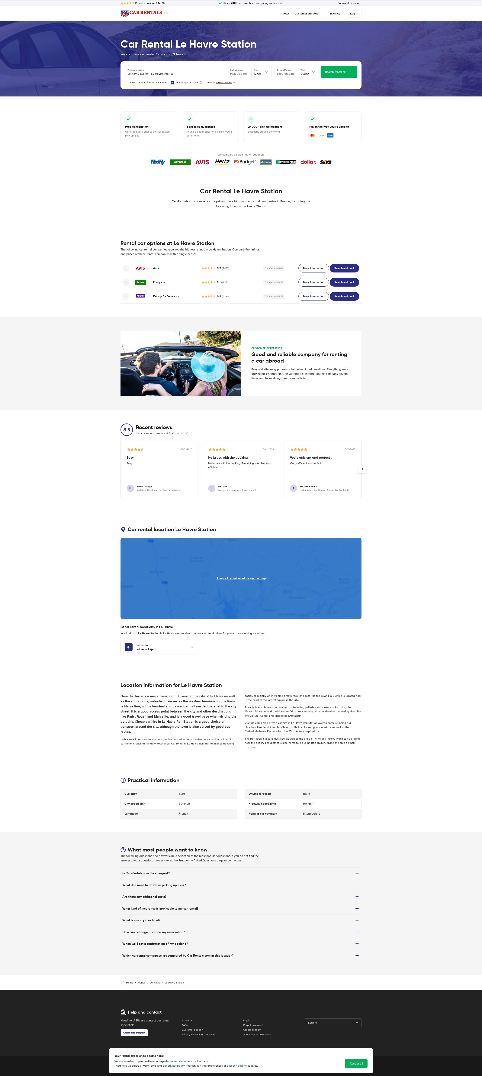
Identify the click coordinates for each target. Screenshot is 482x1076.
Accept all (356, 1063)
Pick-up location (135, 70)
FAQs (185, 1025)
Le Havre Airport (146, 647)
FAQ (286, 13)
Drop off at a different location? (147, 82)
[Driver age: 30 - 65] (172, 82)
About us (187, 1020)
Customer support (306, 13)
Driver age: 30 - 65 (187, 82)
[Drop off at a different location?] (127, 82)
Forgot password (253, 1025)
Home (129, 982)
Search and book (344, 268)
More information (313, 268)
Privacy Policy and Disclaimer (199, 1034)
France (141, 982)
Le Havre (155, 982)
